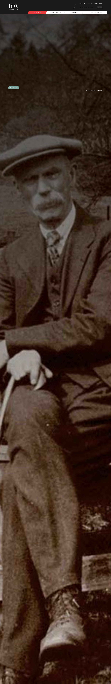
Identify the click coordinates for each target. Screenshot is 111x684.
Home (80, 3)
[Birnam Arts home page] (13, 10)
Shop (87, 3)
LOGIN (92, 12)
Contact (96, 3)
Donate (101, 3)
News (91, 3)
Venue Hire (73, 12)
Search (100, 7)
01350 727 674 (100, 12)
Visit (84, 3)
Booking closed (13, 87)
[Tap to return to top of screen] (108, 682)
